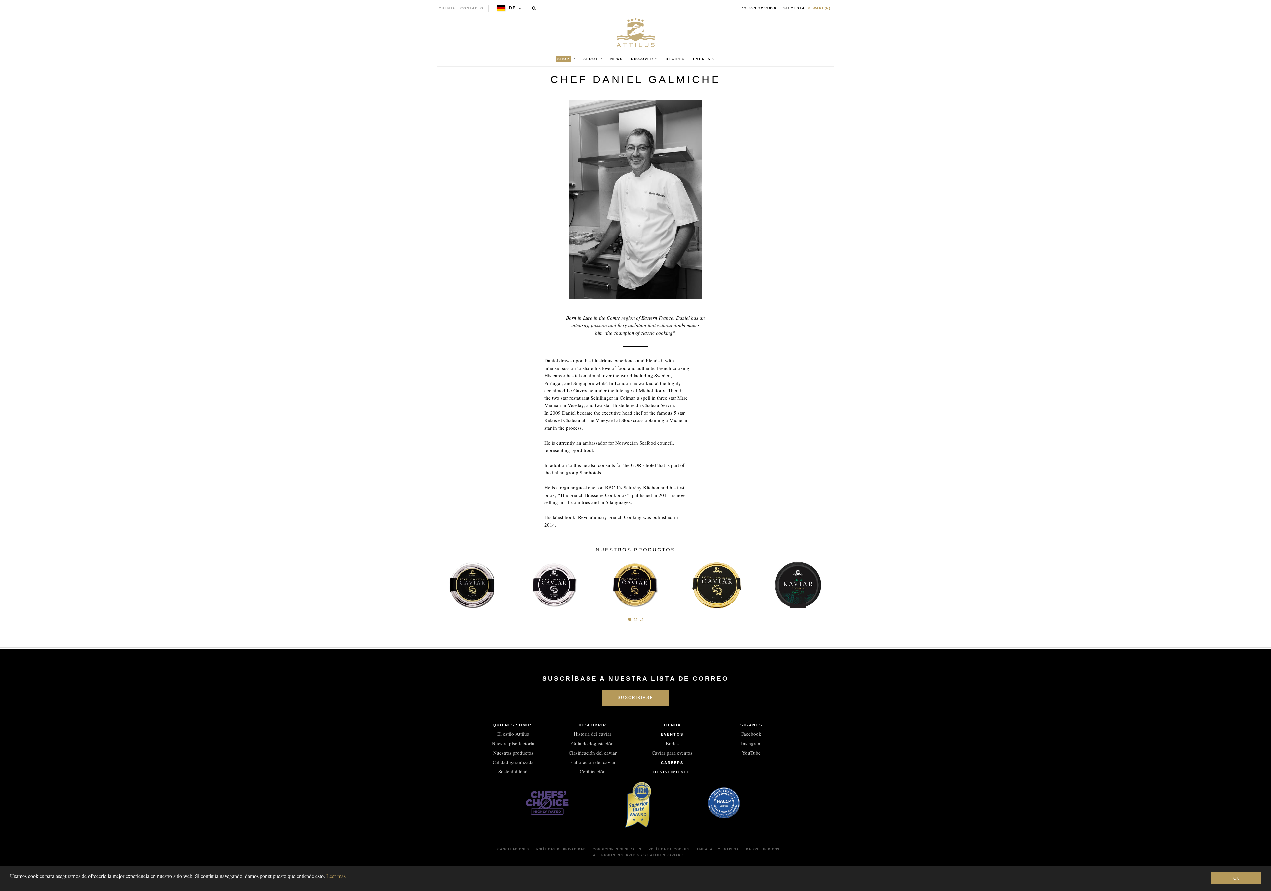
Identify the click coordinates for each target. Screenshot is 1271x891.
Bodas (672, 743)
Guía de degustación (592, 743)
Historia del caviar (592, 733)
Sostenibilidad (513, 771)
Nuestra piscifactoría (513, 743)
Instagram (751, 743)
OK (1236, 878)
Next (826, 582)
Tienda (672, 725)
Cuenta (447, 8)
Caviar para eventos (672, 752)
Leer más (336, 875)
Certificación (593, 771)
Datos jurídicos (762, 849)
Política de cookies (669, 849)
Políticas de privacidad (561, 849)
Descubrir (592, 725)
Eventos (672, 734)
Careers (672, 763)
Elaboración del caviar (592, 762)
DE (512, 8)
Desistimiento (671, 772)
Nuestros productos (513, 752)
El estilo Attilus (513, 733)
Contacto (472, 8)
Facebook (751, 733)
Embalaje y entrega (718, 849)
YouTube (751, 752)
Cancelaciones (513, 849)
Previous (444, 582)
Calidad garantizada (513, 762)
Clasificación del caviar (593, 752)
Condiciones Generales (617, 849)
